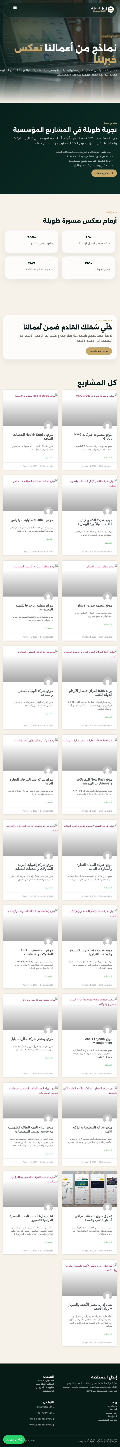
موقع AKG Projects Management (98, 1041)
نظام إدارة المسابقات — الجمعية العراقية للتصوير (31, 1218)
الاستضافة (48, 1391)
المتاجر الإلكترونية (45, 1384)
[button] (15, 7)
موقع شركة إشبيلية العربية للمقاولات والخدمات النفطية (34, 867)
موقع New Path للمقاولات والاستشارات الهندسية (94, 781)
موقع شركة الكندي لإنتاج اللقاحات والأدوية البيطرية (95, 522)
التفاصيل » (108, 458)
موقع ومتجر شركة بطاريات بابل (31, 1039)
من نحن (112, 1406)
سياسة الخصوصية (107, 1420)
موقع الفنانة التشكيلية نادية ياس (32, 520)
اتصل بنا (112, 1416)
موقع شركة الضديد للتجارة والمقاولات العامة (94, 867)
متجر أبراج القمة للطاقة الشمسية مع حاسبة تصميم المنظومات (30, 1129)
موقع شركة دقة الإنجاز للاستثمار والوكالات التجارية (90, 952)
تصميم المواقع (46, 1380)
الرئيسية (113, 36)
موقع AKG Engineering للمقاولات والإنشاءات (36, 952)
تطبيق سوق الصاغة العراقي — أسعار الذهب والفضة (92, 1218)
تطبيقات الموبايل (45, 1387)
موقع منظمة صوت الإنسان (94, 605)
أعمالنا (113, 1409)
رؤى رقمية (111, 1413)
